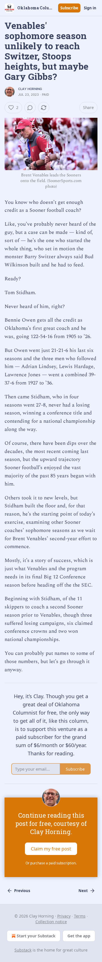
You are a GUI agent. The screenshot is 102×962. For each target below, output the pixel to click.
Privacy (64, 916)
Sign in (90, 7)
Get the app (78, 936)
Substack (22, 950)
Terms (80, 916)
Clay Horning (30, 89)
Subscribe (69, 7)
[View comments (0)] (30, 107)
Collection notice (51, 921)
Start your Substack (36, 936)
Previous (22, 890)
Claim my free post (51, 849)
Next (83, 890)
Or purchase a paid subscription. (51, 863)
